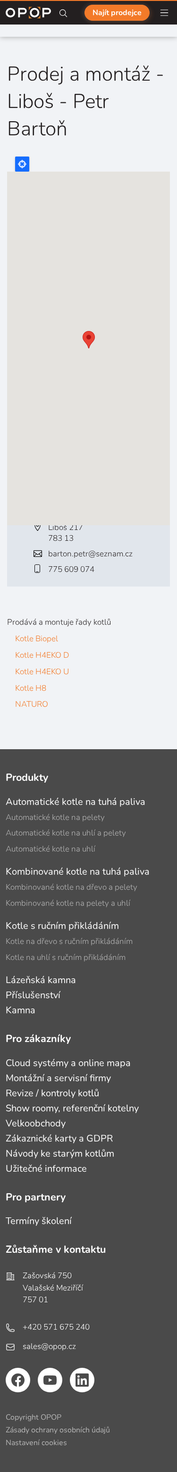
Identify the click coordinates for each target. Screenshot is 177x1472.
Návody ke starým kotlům (60, 1153)
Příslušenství (33, 995)
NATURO (31, 704)
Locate (22, 164)
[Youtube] (50, 1380)
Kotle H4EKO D (42, 655)
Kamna (20, 1010)
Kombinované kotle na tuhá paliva (78, 871)
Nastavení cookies (36, 1443)
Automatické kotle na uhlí (50, 849)
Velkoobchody (36, 1123)
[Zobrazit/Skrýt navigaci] (164, 12)
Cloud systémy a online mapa (68, 1063)
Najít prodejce (117, 13)
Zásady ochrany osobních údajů (58, 1430)
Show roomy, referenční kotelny (72, 1108)
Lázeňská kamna (41, 980)
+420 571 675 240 (56, 1327)
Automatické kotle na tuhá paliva (75, 801)
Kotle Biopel (36, 638)
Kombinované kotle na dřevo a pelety (71, 887)
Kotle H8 (30, 688)
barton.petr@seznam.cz (90, 553)
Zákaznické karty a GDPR (59, 1138)
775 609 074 (71, 569)
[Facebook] (18, 1380)
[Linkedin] (82, 1380)
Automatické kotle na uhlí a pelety (66, 832)
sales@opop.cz (49, 1346)
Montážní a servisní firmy (58, 1078)
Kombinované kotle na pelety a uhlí (68, 903)
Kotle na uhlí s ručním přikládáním (66, 957)
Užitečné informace (46, 1168)
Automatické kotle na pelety (55, 817)
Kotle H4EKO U (42, 671)
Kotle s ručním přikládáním (62, 925)
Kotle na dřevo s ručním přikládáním (69, 941)
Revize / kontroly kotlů (52, 1093)
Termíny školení (39, 1221)
